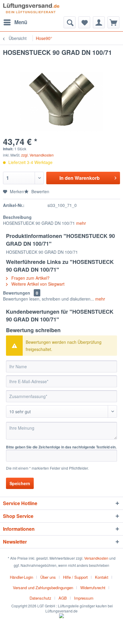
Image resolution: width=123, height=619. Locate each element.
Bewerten (39, 191)
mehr (80, 223)
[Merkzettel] (84, 22)
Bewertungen (16, 293)
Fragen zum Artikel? (30, 278)
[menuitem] (15, 22)
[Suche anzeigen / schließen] (70, 22)
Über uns (48, 577)
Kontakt (101, 577)
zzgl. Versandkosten (37, 154)
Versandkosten (96, 558)
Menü (20, 22)
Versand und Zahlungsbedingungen (43, 587)
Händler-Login (21, 577)
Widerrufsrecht (92, 587)
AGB (63, 598)
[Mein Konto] (99, 22)
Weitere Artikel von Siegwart (37, 284)
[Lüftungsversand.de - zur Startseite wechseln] (31, 8)
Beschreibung (17, 217)
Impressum (83, 598)
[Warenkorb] (113, 22)
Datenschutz (40, 598)
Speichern (20, 483)
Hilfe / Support (75, 577)
